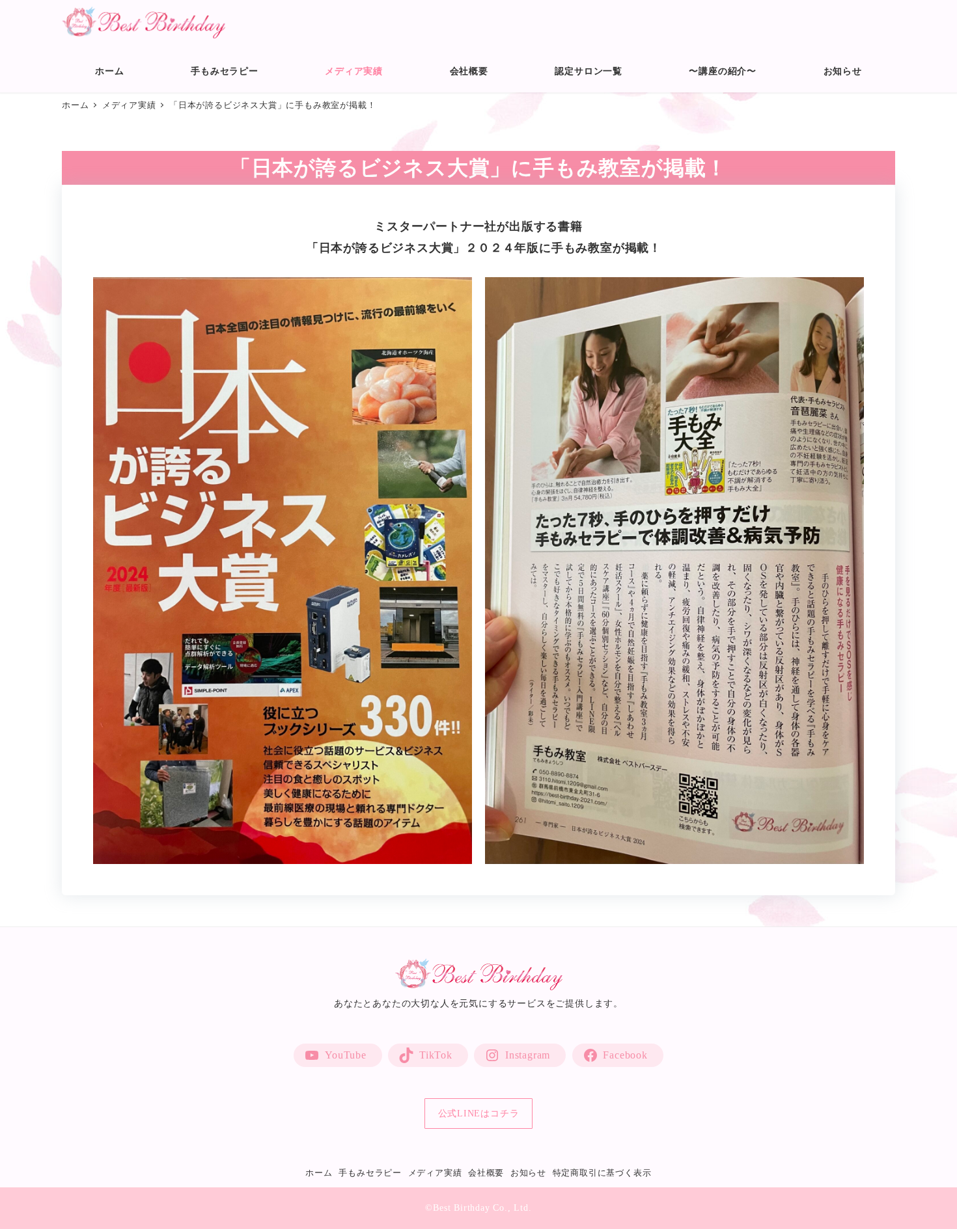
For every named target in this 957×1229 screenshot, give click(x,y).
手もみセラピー (370, 1173)
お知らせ (528, 1173)
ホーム (318, 1173)
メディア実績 (435, 1173)
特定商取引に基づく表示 (602, 1173)
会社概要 (486, 1173)
